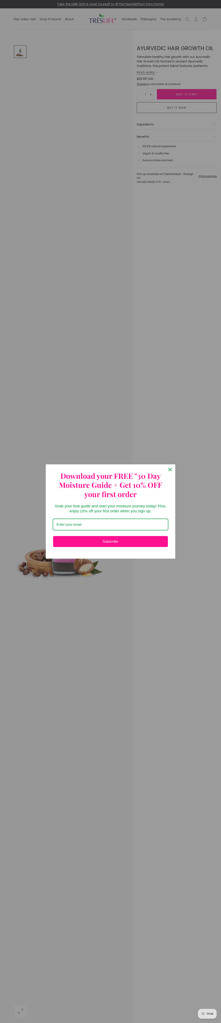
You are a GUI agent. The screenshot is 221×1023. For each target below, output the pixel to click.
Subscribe (110, 541)
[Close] (170, 469)
